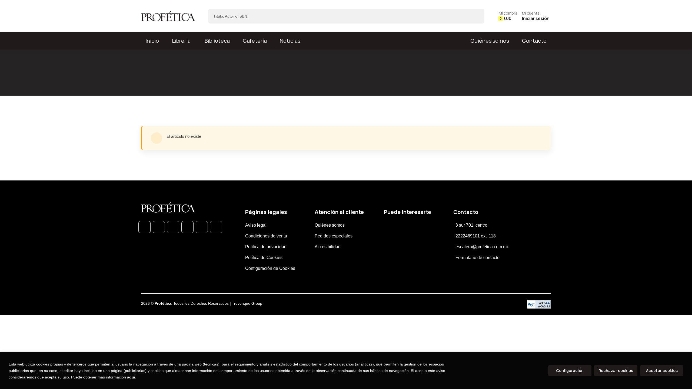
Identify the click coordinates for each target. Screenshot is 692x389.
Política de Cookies (263, 257)
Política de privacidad (266, 246)
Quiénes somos (489, 40)
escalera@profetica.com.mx (482, 246)
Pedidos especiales (333, 236)
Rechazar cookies (615, 370)
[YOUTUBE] (216, 227)
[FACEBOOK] (159, 227)
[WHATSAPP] (144, 227)
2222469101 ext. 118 (475, 236)
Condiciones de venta (266, 236)
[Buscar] (475, 16)
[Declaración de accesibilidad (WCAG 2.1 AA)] (539, 304)
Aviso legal (256, 225)
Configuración (570, 370)
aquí (131, 377)
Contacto (534, 40)
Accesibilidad (328, 246)
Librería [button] (181, 40)
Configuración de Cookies (270, 268)
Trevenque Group (247, 303)
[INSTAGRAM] (187, 227)
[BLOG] (202, 227)
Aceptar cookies (662, 370)
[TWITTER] (173, 227)
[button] (508, 16)
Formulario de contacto (477, 257)
